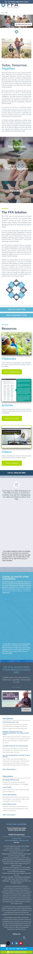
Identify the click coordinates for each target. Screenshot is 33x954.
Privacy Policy (26, 836)
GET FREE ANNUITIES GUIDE (13, 20)
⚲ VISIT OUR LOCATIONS (16, 824)
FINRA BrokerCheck (16, 835)
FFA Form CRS (16, 838)
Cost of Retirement (9, 804)
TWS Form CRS (24, 840)
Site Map (16, 842)
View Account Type (16, 309)
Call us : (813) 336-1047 (18, 949)
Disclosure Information (9, 836)
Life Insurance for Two (11, 722)
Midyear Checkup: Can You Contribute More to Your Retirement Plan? (16, 733)
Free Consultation (18, 952)
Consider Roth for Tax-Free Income (15, 746)
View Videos (11, 463)
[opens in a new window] (8, 943)
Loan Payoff (7, 787)
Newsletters (8, 719)
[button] (16, 13)
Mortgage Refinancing (11, 780)
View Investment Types (16, 315)
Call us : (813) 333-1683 (17, 473)
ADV (19, 836)
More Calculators (9, 815)
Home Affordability (10, 795)
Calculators (8, 776)
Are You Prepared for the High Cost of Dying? (16, 756)
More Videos (16, 687)
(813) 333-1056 (19, 830)
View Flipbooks (12, 372)
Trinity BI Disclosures (11, 840)
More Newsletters (10, 769)
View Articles (12, 418)
